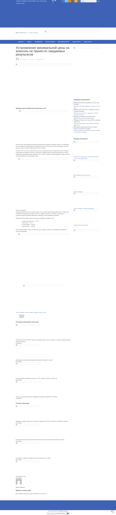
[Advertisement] (58, 17)
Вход (38, 1)
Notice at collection (51, 513)
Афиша (29, 41)
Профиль (18, 3)
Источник (18, 312)
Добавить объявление (21, 1)
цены (44, 312)
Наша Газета (88, 41)
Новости (21, 41)
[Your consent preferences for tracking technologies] (113, 512)
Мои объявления (32, 1)
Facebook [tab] (21, 317)
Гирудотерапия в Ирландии (81, 225)
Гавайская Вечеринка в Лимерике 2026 (84, 118)
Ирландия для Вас (63, 41)
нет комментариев (39, 59)
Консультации (50, 41)
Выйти (23, 3)
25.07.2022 (31, 59)
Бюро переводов (78, 191)
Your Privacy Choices (61, 513)
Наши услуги (76, 41)
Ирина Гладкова (23, 59)
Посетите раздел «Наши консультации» (84, 208)
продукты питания (38, 312)
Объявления (38, 41)
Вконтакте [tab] (22, 315)
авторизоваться (43, 493)
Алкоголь (27, 312)
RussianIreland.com (53, 511)
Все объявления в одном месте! (82, 175)
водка (31, 312)
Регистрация (43, 1)
